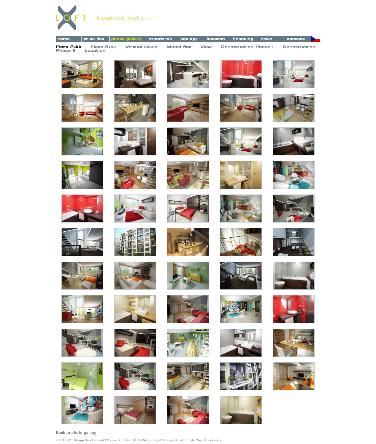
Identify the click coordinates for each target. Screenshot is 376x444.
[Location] (95, 50)
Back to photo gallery (76, 432)
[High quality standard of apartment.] (163, 38)
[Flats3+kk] (103, 47)
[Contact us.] (298, 38)
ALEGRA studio (144, 440)
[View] (206, 47)
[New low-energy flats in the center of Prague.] (68, 38)
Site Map (195, 440)
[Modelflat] (179, 47)
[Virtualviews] (141, 47)
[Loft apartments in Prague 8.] (128, 38)
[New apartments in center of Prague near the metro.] (218, 38)
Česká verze (213, 440)
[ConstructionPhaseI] (247, 47)
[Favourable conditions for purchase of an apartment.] (245, 38)
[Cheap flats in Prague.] (95, 38)
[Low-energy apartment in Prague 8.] (192, 38)
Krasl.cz (181, 440)
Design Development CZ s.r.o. (95, 440)
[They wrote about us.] (272, 38)
